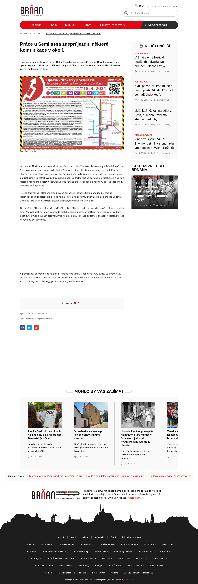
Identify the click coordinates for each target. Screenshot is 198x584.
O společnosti (64, 573)
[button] (22, 327)
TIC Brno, (139, 177)
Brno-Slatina (141, 558)
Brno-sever (107, 558)
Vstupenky (99, 537)
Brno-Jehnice (65, 566)
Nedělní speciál (158, 24)
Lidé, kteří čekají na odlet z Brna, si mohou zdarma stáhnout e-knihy (153, 115)
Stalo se (24, 33)
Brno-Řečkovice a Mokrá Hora (61, 558)
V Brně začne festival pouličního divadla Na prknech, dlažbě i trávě (150, 62)
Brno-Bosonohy (146, 551)
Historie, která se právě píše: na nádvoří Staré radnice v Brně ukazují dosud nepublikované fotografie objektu (156, 191)
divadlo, (139, 53)
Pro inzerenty (98, 573)
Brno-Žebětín (150, 544)
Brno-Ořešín (165, 551)
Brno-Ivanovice (160, 558)
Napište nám (134, 497)
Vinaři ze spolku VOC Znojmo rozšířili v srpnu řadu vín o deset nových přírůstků (154, 143)
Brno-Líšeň (32, 551)
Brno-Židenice (157, 566)
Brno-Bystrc (36, 558)
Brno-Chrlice (124, 558)
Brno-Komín (167, 544)
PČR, (137, 82)
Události (36, 24)
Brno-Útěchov (115, 566)
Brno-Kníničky (86, 544)
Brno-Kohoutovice (129, 544)
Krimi (54, 24)
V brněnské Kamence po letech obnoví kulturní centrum (88, 435)
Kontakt (48, 573)
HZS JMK (144, 82)
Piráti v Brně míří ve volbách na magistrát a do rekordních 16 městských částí (45, 435)
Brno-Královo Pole (135, 566)
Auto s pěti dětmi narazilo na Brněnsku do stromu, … (117, 476)
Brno (146, 53)
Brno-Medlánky (81, 551)
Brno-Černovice (88, 558)
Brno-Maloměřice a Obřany (55, 551)
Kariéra (114, 573)
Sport (87, 24)
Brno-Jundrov (47, 544)
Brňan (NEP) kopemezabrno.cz (39, 319)
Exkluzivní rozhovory (111, 24)
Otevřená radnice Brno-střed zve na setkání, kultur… (56, 476)
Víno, (137, 135)
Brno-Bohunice (101, 551)
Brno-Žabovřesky (107, 544)
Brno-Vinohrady (67, 544)
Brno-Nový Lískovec (123, 551)
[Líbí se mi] (75, 303)
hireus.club (128, 580)
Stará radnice (152, 177)
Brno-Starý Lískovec (44, 566)
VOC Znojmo (146, 135)
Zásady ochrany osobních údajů (138, 573)
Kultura (69, 24)
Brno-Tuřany (83, 566)
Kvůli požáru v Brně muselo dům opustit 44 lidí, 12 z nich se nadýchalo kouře (154, 90)
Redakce (82, 573)
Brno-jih (98, 566)
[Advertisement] (72, 246)
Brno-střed (30, 544)
